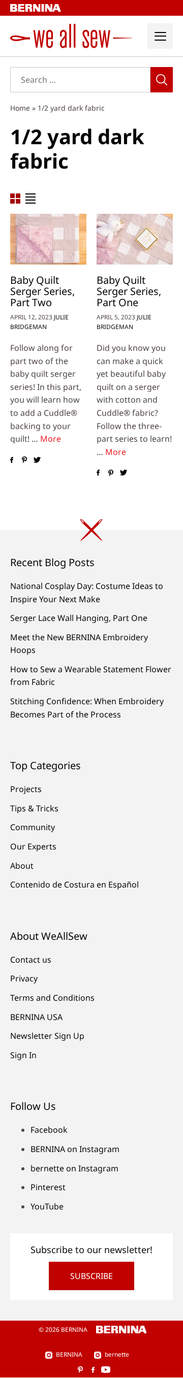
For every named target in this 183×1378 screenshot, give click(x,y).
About (22, 865)
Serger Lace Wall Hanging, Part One (78, 618)
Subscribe (91, 1276)
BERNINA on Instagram (74, 1149)
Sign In (23, 1055)
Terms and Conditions (52, 997)
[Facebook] (11, 460)
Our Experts (33, 846)
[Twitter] (36, 460)
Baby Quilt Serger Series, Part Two (42, 291)
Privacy (24, 978)
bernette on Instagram (74, 1168)
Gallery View (15, 198)
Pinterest (48, 1187)
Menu (160, 36)
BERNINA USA (36, 1017)
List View (30, 198)
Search (161, 79)
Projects (26, 789)
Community (32, 827)
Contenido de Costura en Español (74, 884)
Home (20, 108)
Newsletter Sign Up (47, 1035)
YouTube (47, 1206)
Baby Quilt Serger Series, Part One (129, 291)
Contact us (30, 959)
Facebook (49, 1129)
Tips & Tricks (34, 808)
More (50, 438)
